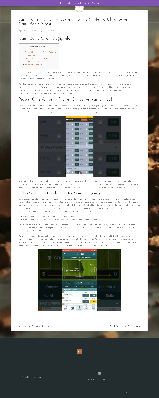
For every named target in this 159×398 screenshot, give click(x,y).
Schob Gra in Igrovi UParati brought (125, 326)
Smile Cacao (32, 377)
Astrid (128, 393)
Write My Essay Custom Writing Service (35, 326)
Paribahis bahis (62, 31)
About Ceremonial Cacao (63, 17)
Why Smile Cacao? (37, 17)
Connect (112, 17)
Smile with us (96, 17)
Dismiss (95, 3)
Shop (82, 17)
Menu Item (19, 393)
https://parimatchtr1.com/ (84, 184)
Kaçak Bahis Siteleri (33, 64)
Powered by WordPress (107, 393)
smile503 (45, 31)
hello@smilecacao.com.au (99, 379)
